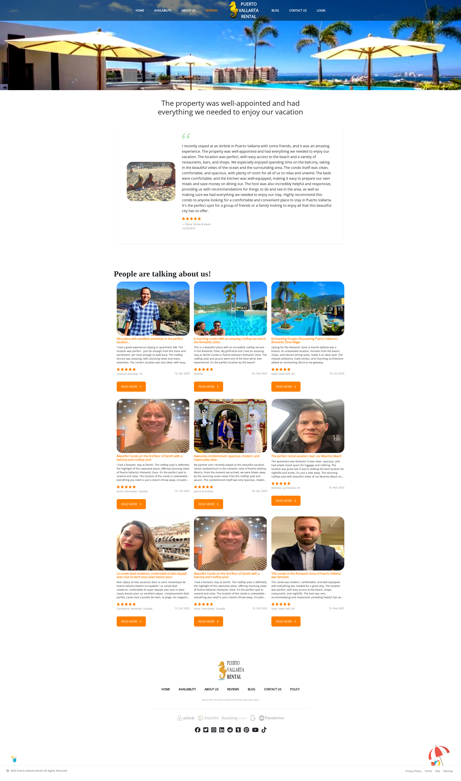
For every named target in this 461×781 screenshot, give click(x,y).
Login (321, 10)
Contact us (298, 10)
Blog (275, 10)
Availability (162, 10)
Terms (428, 771)
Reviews (212, 10)
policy (295, 689)
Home (140, 10)
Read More (129, 387)
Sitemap (448, 771)
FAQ (437, 771)
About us (189, 10)
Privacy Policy (414, 771)
